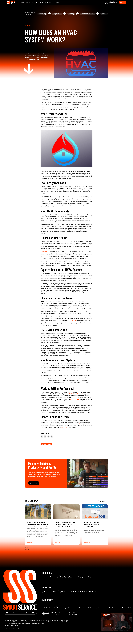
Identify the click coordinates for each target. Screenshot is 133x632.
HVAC (26, 547)
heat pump (44, 251)
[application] (116, 622)
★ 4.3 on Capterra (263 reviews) (11, 628)
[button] (23, 2)
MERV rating (73, 320)
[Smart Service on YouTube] (33, 612)
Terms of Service (14, 625)
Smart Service (77, 424)
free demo (64, 427)
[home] (12, 2)
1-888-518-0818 (75, 614)
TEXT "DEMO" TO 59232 (46, 444)
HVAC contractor (74, 399)
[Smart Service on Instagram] (13, 612)
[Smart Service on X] (20, 612)
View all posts (103, 501)
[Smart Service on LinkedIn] (26, 612)
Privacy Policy (6, 625)
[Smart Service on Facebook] (7, 612)
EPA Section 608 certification (76, 394)
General (27, 549)
